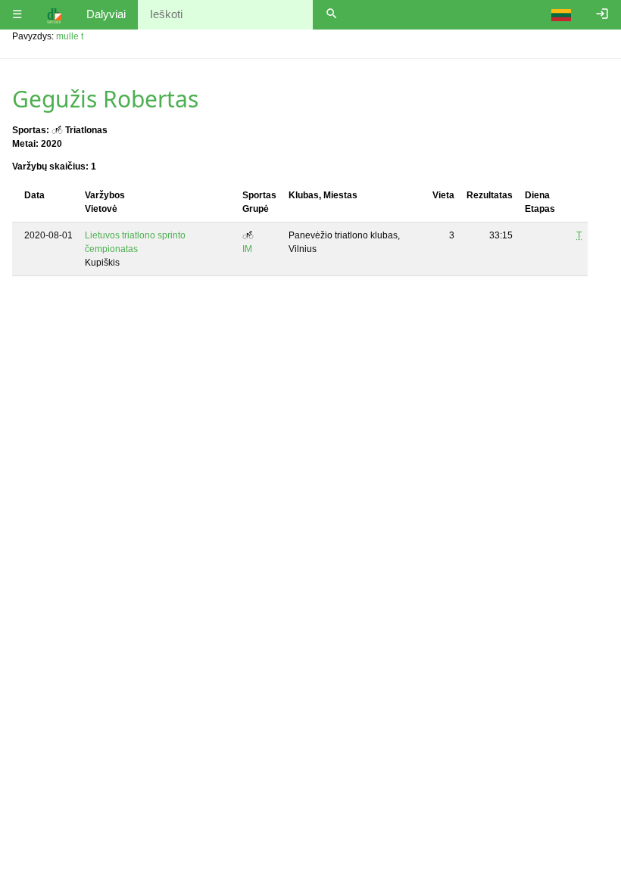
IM (247, 249)
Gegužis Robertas (105, 98)
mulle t (69, 36)
